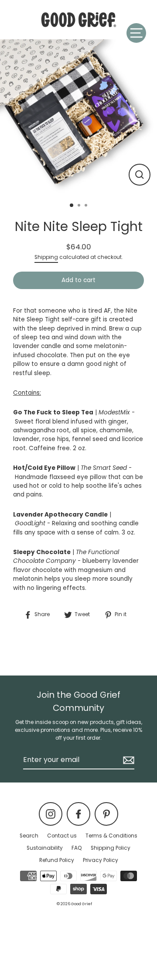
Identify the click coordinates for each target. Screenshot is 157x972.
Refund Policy (56, 860)
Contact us (62, 835)
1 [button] (72, 205)
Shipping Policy (110, 847)
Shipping (46, 257)
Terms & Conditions (111, 835)
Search (29, 835)
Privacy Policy (100, 860)
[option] (78, 117)
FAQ (77, 847)
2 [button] (80, 206)
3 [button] (87, 206)
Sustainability (45, 847)
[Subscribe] (127, 760)
